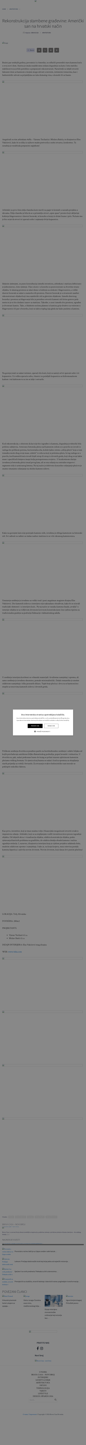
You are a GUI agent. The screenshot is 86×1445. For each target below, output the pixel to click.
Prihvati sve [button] (35, 726)
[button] (43, 731)
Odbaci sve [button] (51, 726)
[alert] (43, 722)
